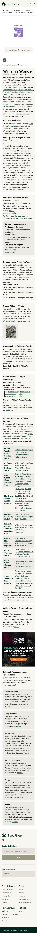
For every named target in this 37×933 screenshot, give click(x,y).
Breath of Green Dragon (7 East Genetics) (24, 585)
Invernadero (22, 896)
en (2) (16, 627)
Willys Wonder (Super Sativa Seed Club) (23, 580)
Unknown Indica (25, 387)
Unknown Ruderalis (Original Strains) (23, 483)
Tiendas (4, 902)
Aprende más (10, 252)
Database (17, 10)
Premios (6, 92)
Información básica (10, 90)
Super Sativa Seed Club (9, 12)
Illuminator (5, 921)
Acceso (11, 211)
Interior (21, 889)
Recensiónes (14, 92)
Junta (20, 911)
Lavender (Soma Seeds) (24, 561)
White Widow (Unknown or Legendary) (23, 576)
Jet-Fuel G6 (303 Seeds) (24, 501)
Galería (20, 90)
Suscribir (18, 857)
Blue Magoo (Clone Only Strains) (8, 516)
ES (30, 4)
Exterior (21, 893)
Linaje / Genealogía (17, 95)
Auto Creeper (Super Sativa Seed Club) (8, 480)
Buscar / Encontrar (8, 889)
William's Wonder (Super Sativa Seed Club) (23, 493)
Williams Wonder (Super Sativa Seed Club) (23, 478)
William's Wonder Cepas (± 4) (14, 107)
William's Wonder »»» (12, 387)
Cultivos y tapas (24, 899)
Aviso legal (24, 930)
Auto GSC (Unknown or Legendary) (24, 529)
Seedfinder (5, 10)
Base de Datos (6, 893)
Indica (20, 394)
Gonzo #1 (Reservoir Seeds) (8, 552)
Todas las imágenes (25, 902)
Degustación (28, 90)
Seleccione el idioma (8, 869)
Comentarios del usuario (18, 97)
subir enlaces (23, 114)
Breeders (28, 10)
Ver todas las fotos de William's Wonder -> (15, 65)
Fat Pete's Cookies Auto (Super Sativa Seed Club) (8, 528)
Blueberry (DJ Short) (22, 514)
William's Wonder (27, 12)
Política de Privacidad (10, 930)
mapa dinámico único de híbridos (15, 600)
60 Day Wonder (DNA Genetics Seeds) (7, 453)
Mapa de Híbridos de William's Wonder (17, 592)
